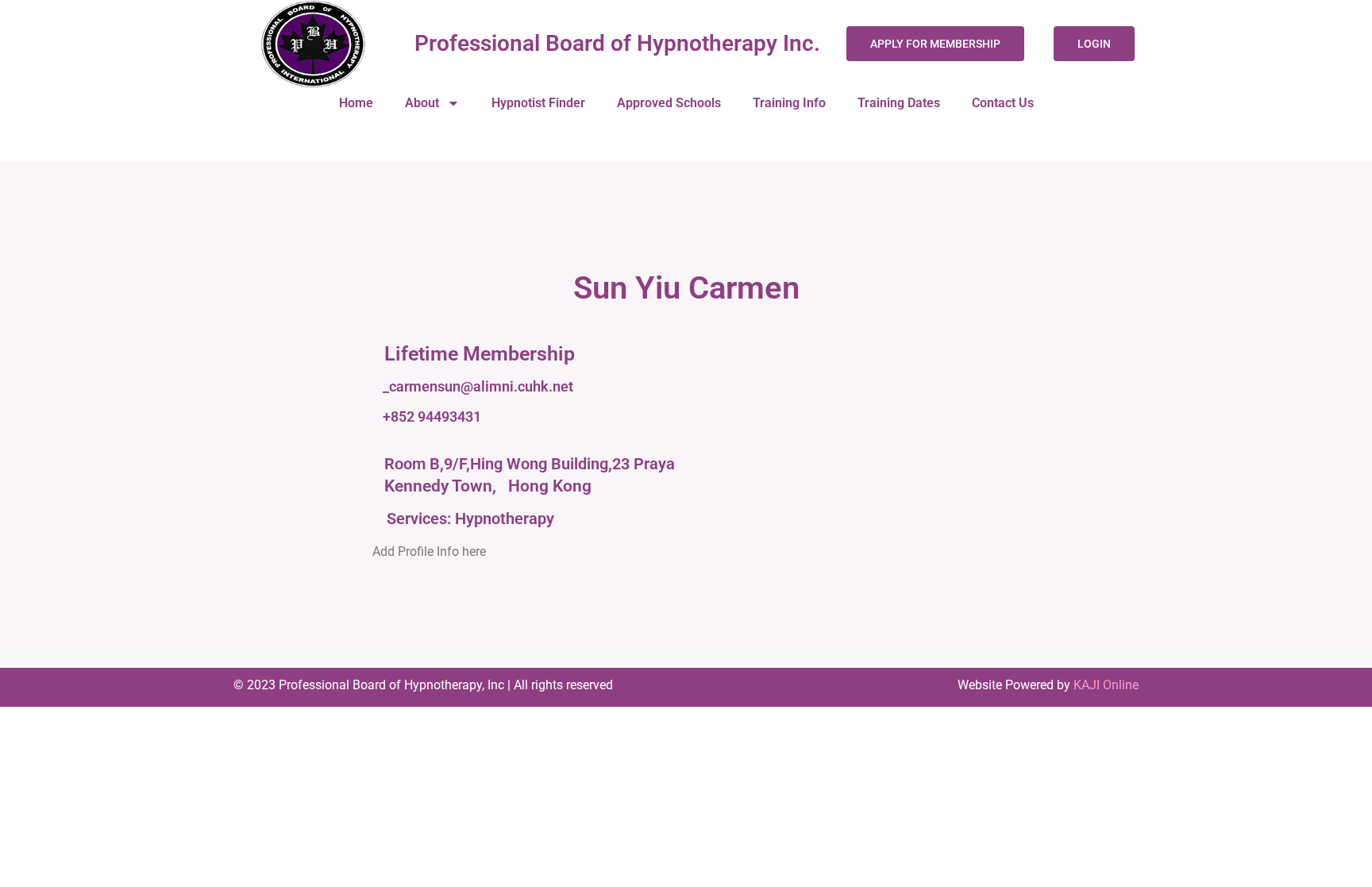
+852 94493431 (432, 416)
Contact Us (1003, 102)
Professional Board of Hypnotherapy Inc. (617, 43)
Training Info (789, 102)
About (422, 102)
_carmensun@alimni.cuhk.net (478, 386)
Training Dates (899, 102)
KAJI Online (1106, 684)
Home (356, 102)
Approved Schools (669, 102)
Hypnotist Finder (538, 102)
